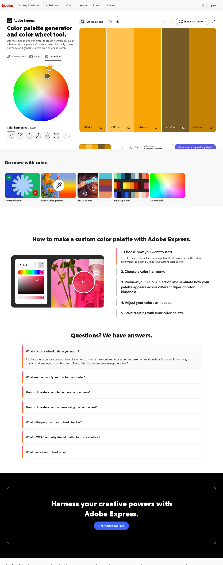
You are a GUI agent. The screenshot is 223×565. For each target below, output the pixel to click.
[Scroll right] (69, 135)
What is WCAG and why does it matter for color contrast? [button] (63, 437)
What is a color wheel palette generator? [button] (52, 351)
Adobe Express (52, 5)
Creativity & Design (27, 5)
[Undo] (164, 21)
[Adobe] (7, 5)
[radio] (11, 136)
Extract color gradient (52, 200)
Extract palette (85, 200)
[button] (202, 5)
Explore (96, 5)
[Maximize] (213, 21)
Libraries (111, 5)
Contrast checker (13, 200)
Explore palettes (122, 200)
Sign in (212, 5)
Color (68, 5)
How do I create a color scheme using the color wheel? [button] (62, 407)
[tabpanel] (41, 101)
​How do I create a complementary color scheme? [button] (58, 392)
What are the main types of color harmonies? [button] (55, 377)
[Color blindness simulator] (118, 21)
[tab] (16, 57)
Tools (81, 5)
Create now (22, 185)
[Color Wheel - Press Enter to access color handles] (41, 93)
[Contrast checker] (110, 21)
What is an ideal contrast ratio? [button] (46, 452)
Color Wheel (156, 200)
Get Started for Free (111, 526)
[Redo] (171, 21)
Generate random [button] (194, 21)
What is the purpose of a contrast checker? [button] (54, 422)
